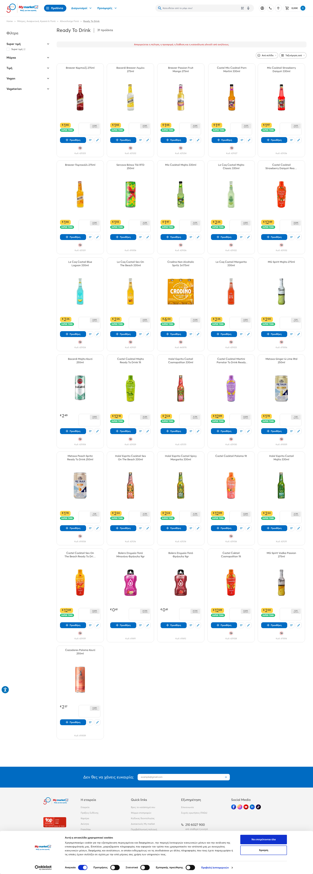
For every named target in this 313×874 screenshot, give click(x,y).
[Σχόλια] (97, 140)
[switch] (115, 867)
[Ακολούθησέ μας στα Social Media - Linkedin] (252, 806)
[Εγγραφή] (226, 777)
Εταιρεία (85, 807)
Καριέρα (85, 818)
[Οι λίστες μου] (90, 140)
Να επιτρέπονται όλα (264, 839)
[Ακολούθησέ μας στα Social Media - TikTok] (258, 806)
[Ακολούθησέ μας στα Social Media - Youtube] (246, 806)
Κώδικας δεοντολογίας (143, 818)
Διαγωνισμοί (79, 8)
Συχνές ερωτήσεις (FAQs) (194, 812)
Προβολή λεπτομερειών (215, 867)
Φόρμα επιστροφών (141, 812)
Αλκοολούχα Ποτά (69, 21)
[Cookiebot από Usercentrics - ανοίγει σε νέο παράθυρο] (43, 867)
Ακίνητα (85, 823)
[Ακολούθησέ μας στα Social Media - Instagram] (239, 806)
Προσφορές (104, 8)
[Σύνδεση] (262, 8)
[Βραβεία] (54, 822)
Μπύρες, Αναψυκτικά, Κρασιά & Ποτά (36, 21)
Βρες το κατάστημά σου (143, 807)
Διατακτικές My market (143, 823)
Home (10, 21)
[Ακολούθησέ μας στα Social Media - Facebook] (233, 806)
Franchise (86, 829)
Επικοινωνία (187, 807)
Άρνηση (263, 850)
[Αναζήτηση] (159, 8)
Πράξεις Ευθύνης (89, 812)
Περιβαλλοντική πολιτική (144, 829)
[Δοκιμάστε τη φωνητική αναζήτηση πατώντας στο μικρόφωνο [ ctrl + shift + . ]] (248, 8)
